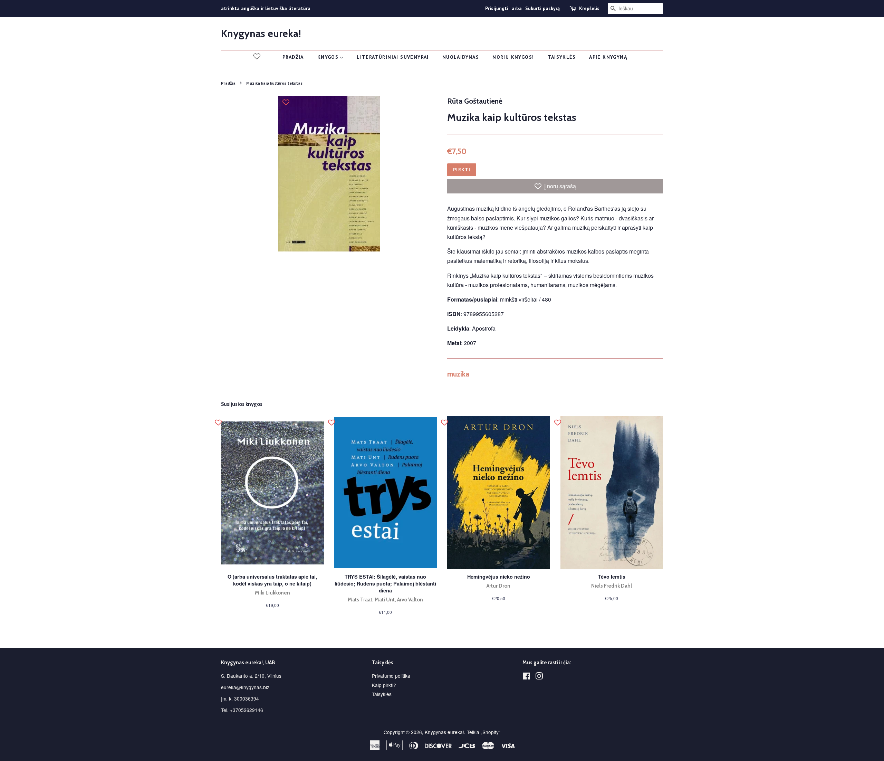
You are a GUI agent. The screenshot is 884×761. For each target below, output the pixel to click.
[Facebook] (526, 677)
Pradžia (228, 83)
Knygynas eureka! (261, 33)
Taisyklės (382, 694)
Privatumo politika (391, 675)
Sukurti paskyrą (542, 8)
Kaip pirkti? (384, 685)
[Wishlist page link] (256, 56)
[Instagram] (539, 677)
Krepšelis (589, 8)
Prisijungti (496, 8)
